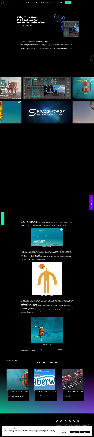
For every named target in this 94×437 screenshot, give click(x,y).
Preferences (64, 432)
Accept (85, 432)
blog (5, 423)
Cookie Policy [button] (38, 431)
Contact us (60, 349)
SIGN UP (82, 417)
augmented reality (25, 423)
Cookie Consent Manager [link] (8, 428)
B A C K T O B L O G (12, 360)
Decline (74, 432)
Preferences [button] (12, 433)
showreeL (2, 218)
